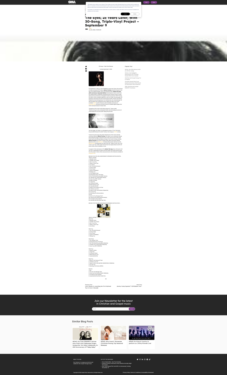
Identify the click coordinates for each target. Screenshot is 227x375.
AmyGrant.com (92, 104)
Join (146, 2)
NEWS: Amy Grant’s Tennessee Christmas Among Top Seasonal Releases (112, 343)
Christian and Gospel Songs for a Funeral (133, 78)
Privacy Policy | (127, 372)
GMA (90, 28)
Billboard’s (100, 141)
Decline (134, 13)
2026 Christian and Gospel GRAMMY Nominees (131, 87)
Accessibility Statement (147, 372)
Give (154, 2)
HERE (94, 102)
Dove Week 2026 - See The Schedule (111, 362)
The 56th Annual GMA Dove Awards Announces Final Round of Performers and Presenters (133, 83)
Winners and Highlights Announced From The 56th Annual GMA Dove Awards (131, 74)
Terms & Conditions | (136, 372)
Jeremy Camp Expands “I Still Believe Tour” (129, 286)
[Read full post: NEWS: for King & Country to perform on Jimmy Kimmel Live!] (141, 333)
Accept (125, 13)
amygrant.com (92, 153)
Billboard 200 (92, 143)
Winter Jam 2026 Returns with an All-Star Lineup (132, 70)
